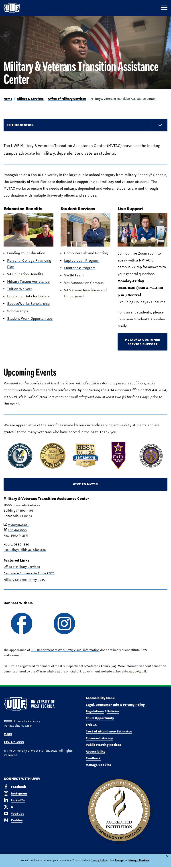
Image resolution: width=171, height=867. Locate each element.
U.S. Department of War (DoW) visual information (65, 650)
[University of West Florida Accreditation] (119, 810)
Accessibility (95, 751)
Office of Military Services (67, 99)
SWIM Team (74, 275)
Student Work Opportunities (30, 318)
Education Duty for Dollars (28, 296)
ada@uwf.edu (90, 397)
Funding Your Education (26, 253)
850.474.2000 (14, 742)
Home (8, 99)
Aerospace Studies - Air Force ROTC (29, 573)
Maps (8, 734)
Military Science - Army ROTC (24, 579)
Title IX (91, 725)
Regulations (95, 711)
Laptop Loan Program (81, 260)
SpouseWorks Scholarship (28, 303)
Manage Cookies (98, 765)
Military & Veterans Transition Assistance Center (123, 98)
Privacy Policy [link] (99, 860)
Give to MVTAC (85, 484)
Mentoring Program (80, 268)
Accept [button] (119, 860)
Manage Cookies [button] (138, 860)
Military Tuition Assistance (28, 281)
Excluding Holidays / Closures (141, 302)
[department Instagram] (64, 623)
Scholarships (17, 311)
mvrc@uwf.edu (18, 525)
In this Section (20, 125)
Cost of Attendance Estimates (109, 731)
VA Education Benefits (25, 274)
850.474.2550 (17, 530)
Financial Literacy (99, 738)
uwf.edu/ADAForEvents (45, 397)
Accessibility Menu (100, 698)
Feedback (93, 758)
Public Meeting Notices (103, 745)
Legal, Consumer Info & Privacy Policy (115, 705)
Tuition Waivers (19, 289)
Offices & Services (30, 99)
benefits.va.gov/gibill (131, 671)
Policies (113, 711)
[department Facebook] (21, 623)
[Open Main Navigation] (164, 7)
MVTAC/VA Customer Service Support (142, 342)
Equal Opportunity (100, 718)
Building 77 (11, 510)
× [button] (167, 856)
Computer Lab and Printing (86, 253)
